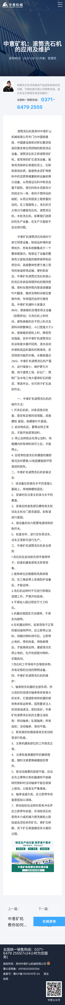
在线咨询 (49, 921)
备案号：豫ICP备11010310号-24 (21, 973)
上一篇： (16, 919)
